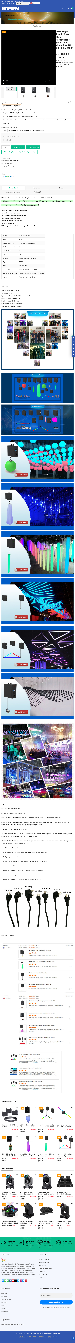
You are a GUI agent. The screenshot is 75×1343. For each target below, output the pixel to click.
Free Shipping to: (6, 110)
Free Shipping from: (7, 127)
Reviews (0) (37, 192)
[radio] (11, 105)
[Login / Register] (68, 8)
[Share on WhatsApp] (7, 177)
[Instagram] (20, 1281)
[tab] (13, 188)
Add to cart (19, 147)
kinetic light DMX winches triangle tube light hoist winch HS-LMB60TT (64, 1156)
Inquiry (61, 188)
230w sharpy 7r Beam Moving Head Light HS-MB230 (26, 1223)
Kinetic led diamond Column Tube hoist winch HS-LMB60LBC (46, 1156)
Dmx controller (43, 1274)
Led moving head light (45, 1268)
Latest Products (44, 1259)
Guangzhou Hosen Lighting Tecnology (37, 1333)
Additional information (13, 192)
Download (4, 1302)
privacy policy (59, 1307)
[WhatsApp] (5, 1281)
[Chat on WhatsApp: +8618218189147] (73, 341)
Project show (37, 188)
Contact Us (4, 1308)
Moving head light (44, 1262)
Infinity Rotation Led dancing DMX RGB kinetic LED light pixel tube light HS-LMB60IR (65, 1127)
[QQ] (18, 1281)
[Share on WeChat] (9, 177)
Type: (3, 103)
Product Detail (13, 188)
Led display (42, 1271)
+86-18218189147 (10, 3)
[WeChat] (8, 1281)
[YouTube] (13, 1281)
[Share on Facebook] (2, 177)
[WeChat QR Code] (73, 348)
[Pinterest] (26, 1281)
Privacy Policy (5, 1311)
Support (3, 1305)
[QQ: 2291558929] (73, 351)
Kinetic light (11, 166)
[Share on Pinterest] (13, 177)
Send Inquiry (10, 152)
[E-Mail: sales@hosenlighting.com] (73, 355)
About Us (4, 1293)
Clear (71, 102)
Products (4, 1296)
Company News (6, 1299)
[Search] (65, 8)
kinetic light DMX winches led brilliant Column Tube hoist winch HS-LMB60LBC (27, 1156)
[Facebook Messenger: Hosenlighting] (73, 344)
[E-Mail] (2, 1281)
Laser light (42, 1277)
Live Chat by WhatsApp (28, 152)
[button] (33, 147)
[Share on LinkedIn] (11, 177)
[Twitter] (23, 1281)
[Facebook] (10, 1281)
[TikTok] (15, 1281)
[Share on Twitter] (5, 177)
